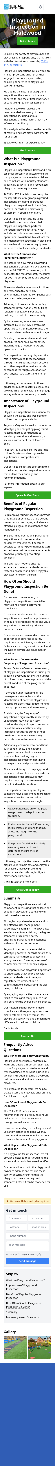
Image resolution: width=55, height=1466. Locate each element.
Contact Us (27, 1036)
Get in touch (27, 41)
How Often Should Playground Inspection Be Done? (24, 1304)
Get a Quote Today (27, 889)
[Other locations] (40, 7)
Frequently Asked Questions (22, 1317)
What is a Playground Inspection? (25, 1280)
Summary (11, 1312)
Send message (27, 1261)
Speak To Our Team (27, 495)
